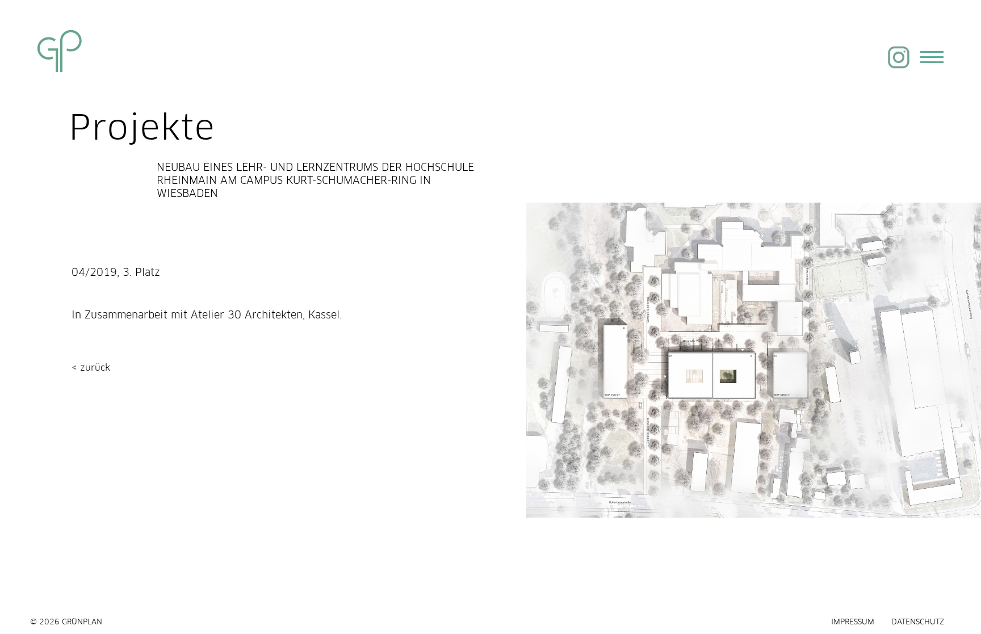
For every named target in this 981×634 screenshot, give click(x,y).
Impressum (852, 622)
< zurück (91, 365)
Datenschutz (917, 622)
